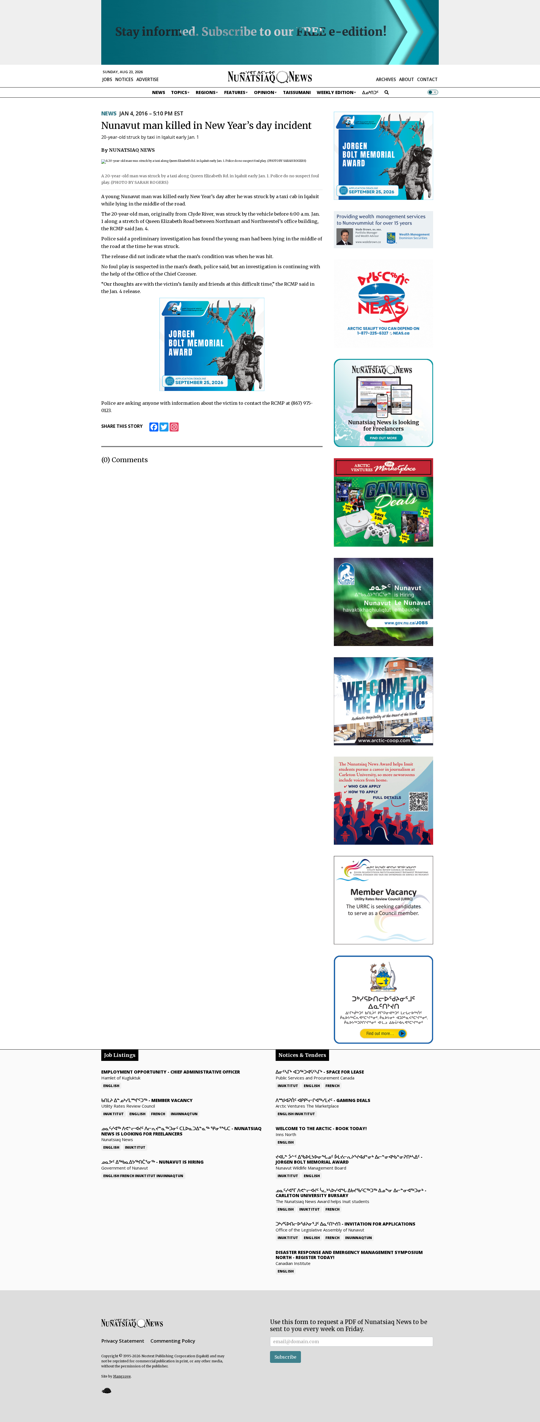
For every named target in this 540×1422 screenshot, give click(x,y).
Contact (427, 79)
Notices (124, 79)
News (158, 92)
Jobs (107, 79)
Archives (386, 79)
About (406, 79)
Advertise (147, 79)
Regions (205, 92)
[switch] (433, 92)
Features (234, 92)
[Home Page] (270, 77)
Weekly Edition (335, 92)
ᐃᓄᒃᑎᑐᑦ (370, 92)
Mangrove (122, 1376)
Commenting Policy (172, 1341)
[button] (106, 1390)
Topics (179, 92)
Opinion (264, 92)
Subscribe (285, 1357)
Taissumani (297, 92)
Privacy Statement (122, 1341)
